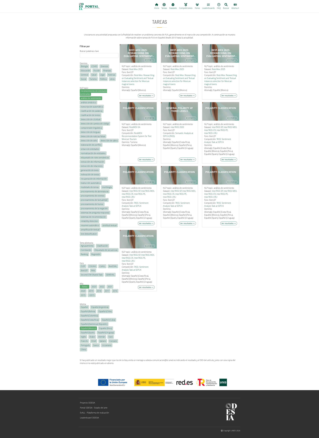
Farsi (111, 336)
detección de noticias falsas (93, 136)
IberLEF (84, 270)
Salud (93, 74)
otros (112, 79)
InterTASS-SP (217, 127)
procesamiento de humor (92, 204)
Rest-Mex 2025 (136, 69)
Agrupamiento (87, 245)
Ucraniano (106, 345)
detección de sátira (109, 140)
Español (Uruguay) (106, 332)
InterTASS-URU (210, 133)
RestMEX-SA (134, 127)
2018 (99, 291)
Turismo (93, 79)
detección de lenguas (90, 132)
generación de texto (90, 170)
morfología (107, 187)
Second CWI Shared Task (92, 274)
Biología (84, 66)
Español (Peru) (105, 328)
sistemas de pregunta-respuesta (95, 212)
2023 (94, 286)
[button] (235, 6)
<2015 (91, 295)
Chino (83, 349)
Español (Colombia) (89, 315)
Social (83, 79)
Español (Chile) (105, 311)
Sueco (96, 345)
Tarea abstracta (86, 242)
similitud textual (110, 225)
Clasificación (102, 245)
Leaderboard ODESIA (89, 417)
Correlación (86, 250)
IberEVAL (113, 266)
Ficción (97, 70)
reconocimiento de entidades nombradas (93, 92)
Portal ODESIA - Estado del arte (93, 407)
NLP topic (84, 88)
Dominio (83, 63)
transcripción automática (92, 106)
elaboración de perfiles (91, 144)
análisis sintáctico (88, 102)
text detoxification (89, 233)
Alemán (101, 336)
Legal (102, 74)
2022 (102, 286)
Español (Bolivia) (88, 311)
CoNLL (102, 266)
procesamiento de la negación (94, 208)
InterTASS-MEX (230, 127)
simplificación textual (90, 229)
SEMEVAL (110, 274)
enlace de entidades (90, 149)
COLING (92, 266)
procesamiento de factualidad (94, 200)
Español (84, 307)
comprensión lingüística (91, 128)
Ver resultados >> (146, 95)
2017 (107, 291)
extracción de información (92, 161)
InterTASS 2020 (177, 127)
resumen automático (90, 225)
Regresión (95, 254)
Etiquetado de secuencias (106, 250)
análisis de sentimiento (91, 98)
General (84, 74)
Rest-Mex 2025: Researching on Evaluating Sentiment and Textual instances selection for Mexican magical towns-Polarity (138, 53)
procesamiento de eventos (92, 195)
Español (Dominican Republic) (94, 324)
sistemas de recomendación (93, 217)
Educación (85, 70)
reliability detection (89, 221)
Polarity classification (138, 108)
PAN (93, 270)
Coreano (113, 341)
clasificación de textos (90, 115)
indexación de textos (90, 174)
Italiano (103, 341)
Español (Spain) (87, 332)
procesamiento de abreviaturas (94, 191)
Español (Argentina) (99, 307)
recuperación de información (94, 178)
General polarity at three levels (179, 110)
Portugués (85, 345)
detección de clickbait (90, 119)
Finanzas (107, 70)
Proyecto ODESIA (87, 402)
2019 (91, 291)
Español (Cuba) (108, 319)
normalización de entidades (93, 153)
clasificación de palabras (91, 111)
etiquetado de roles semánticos (95, 157)
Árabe (92, 336)
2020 (83, 291)
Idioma (83, 304)
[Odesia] (90, 6)
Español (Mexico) (88, 328)
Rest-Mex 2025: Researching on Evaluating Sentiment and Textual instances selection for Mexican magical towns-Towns (221, 53)
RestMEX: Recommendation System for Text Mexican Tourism (136, 136)
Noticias (111, 74)
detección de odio (89, 140)
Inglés (83, 336)
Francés (84, 341)
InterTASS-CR (210, 130)
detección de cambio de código (95, 123)
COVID (94, 66)
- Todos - (84, 286)
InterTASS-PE (222, 130)
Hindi (93, 341)
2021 (110, 286)
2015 (83, 295)
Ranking (84, 254)
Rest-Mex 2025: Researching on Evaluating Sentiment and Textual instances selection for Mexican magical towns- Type (179, 53)
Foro (82, 263)
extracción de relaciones (92, 166)
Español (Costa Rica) (89, 319)
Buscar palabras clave (89, 51)
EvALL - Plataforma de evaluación (94, 412)
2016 (115, 291)
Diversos (104, 66)
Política (103, 79)
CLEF (83, 266)
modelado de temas (90, 187)
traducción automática (91, 183)
